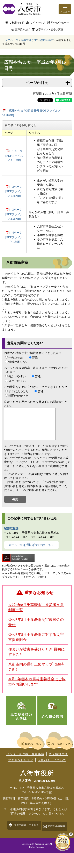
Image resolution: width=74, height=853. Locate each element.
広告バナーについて (52, 760)
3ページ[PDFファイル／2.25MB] (14, 214)
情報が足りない (18, 361)
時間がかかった (18, 395)
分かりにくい (17, 381)
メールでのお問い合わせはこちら (31, 545)
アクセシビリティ (20, 760)
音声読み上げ (22, 29)
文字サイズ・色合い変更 (49, 29)
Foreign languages (60, 22)
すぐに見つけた (18, 391)
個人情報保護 (58, 754)
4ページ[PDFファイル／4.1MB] (14, 237)
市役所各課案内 (56, 826)
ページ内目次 (37, 83)
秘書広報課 (46, 40)
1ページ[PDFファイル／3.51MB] (14, 156)
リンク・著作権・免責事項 (25, 754)
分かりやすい (17, 376)
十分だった (15, 357)
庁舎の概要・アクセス (26, 825)
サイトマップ (37, 22)
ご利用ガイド (16, 22)
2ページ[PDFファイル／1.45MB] (14, 191)
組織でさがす (29, 40)
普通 (35, 357)
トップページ (10, 40)
